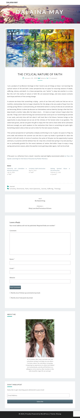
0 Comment (52, 78)
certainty (12, 189)
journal (12, 186)
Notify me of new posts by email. (22, 298)
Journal (43, 189)
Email (12, 268)
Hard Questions (34, 189)
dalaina (43, 78)
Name (12, 259)
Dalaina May (12, 2)
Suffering (50, 189)
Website (12, 278)
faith (26, 189)
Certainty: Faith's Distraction (37, 168)
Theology (57, 189)
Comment (13, 231)
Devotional (20, 189)
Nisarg (58, 414)
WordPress (45, 414)
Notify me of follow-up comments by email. (25, 293)
